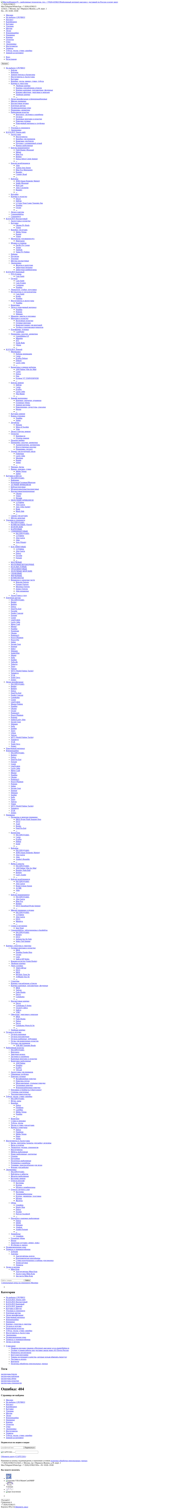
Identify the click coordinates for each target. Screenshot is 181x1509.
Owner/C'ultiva (22, 1008)
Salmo (18, 420)
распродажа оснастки (10, 1381)
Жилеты (19, 1201)
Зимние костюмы (23, 405)
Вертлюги (15, 1052)
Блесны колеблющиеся (20, 163)
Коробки (14, 1103)
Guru (18, 957)
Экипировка (11, 44)
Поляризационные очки (21, 108)
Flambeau (19, 1107)
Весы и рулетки (17, 1145)
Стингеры (15, 981)
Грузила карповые (18, 1034)
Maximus (19, 458)
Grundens (19, 1205)
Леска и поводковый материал (23, 307)
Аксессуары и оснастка (20, 221)
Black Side (20, 511)
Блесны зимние (17, 383)
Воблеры (14, 72)
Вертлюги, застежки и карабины (29, 114)
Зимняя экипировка (19, 398)
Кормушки (15, 305)
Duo (17, 376)
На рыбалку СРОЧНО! (15, 17)
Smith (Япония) (22, 183)
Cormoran (20, 285)
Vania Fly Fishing (23, 252)
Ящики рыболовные (24, 145)
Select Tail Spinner (23, 941)
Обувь (13, 1203)
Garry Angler (21, 875)
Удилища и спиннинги (20, 128)
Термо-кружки (22, 1263)
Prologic (19, 312)
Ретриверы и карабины (20, 1163)
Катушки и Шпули (14, 476)
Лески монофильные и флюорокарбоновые (29, 99)
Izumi (18, 844)
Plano (18, 1136)
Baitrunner (15, 480)
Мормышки (16, 352)
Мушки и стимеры (18, 243)
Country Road (21, 174)
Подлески (15, 256)
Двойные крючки (23, 86)
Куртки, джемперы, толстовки (28, 1196)
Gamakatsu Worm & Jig (25, 1025)
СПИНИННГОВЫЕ (19, 531)
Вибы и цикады (17, 864)
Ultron (13, 733)
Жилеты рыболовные (20, 1176)
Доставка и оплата (18, 1359)
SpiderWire (15, 653)
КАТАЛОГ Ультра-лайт (16, 132)
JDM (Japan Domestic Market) (28, 181)
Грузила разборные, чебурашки (24, 1039)
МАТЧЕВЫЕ (16, 562)
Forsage (19, 558)
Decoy (18, 199)
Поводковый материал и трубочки (30, 123)
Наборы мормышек (24, 354)
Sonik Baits (20, 343)
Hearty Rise (20, 1207)
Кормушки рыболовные (21, 1061)
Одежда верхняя (18, 1181)
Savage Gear (16, 644)
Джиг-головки (17, 966)
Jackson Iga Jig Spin (24, 939)
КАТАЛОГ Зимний (14, 349)
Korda (18, 296)
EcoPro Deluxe (22, 358)
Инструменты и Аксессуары (23, 77)
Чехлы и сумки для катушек (22, 1125)
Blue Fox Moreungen (24, 170)
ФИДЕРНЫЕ (16, 575)
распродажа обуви (8, 1378)
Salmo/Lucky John (18, 720)
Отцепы (14, 1156)
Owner (18, 208)
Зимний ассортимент (15, 53)
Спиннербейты (17, 214)
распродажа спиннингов (11, 1383)
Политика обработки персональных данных (29, 1364)
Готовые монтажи (23, 323)
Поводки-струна (23, 1081)
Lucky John (20, 363)
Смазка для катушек (19, 516)
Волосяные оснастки (24, 321)
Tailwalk (14, 662)
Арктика (14, 1254)
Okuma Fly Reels (22, 225)
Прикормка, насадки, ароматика (24, 334)
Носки (18, 409)
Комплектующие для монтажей (29, 325)
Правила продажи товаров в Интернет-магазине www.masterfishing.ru (40, 1348)
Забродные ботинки (24, 267)
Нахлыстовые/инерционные (23, 491)
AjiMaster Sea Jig (23, 977)
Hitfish (18, 841)
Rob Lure (19, 185)
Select (13, 649)
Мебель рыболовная (19, 1152)
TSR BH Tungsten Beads (26, 1045)
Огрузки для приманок (20, 1043)
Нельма (19, 498)
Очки (8, 42)
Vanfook (19, 250)
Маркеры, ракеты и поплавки (23, 316)
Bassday (19, 172)
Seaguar (14, 646)
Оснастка (10, 39)
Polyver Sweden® (23, 1214)
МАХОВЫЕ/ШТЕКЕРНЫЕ (22, 564)
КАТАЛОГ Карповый (15, 272)
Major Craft (15, 624)
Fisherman (20, 454)
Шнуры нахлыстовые (20, 261)
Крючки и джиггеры (19, 83)
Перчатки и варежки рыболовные (25, 1218)
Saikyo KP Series (22, 959)
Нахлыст (9, 19)
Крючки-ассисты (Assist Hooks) (24, 961)
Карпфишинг (11, 22)
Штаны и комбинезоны (25, 1187)
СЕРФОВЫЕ (16, 573)
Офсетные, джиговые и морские (24, 1014)
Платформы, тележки (20, 329)
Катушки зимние (18, 414)
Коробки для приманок (25, 139)
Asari (18, 824)
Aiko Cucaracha (22, 188)
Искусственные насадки (26, 447)
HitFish (19, 201)
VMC (18, 1012)
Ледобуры (15, 423)
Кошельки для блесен (25, 141)
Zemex (13, 680)
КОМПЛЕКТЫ (17, 578)
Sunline (14, 660)
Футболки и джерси (19, 1245)
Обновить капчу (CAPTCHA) (13, 1456)
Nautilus (19, 205)
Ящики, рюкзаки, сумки (21, 469)
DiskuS (19, 360)
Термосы (9, 48)
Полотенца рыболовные (21, 1161)
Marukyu (19, 921)
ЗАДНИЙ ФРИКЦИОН (21, 485)
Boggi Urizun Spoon (24, 886)
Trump (18, 247)
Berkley (14, 604)
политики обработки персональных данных (68, 1461)
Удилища (10, 26)
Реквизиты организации (21, 1352)
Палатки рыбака (18, 440)
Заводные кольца (18, 1054)
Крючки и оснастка (19, 196)
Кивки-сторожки (18, 416)
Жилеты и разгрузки (24, 265)
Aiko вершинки (22, 591)
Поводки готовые (23, 121)
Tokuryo (14, 664)
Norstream (15, 631)
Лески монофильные (14, 682)
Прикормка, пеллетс (24, 449)
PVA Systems (16, 274)
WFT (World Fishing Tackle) (22, 671)
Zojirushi (14, 1252)
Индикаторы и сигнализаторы (23, 292)
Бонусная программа (19, 1355)
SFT (17, 341)
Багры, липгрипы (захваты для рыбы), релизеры (31, 1143)
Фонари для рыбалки (20, 1167)
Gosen (13, 618)
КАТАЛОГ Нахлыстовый (16, 219)
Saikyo (18, 1010)
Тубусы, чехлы (17, 1123)
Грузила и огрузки (13, 1032)
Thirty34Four (21, 968)
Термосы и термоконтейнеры (18, 1249)
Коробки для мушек (19, 230)
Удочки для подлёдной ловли (23, 451)
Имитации (20, 241)
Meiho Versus (21, 232)
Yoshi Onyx (15, 677)
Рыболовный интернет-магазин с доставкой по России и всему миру (89, 2)
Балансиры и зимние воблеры (23, 367)
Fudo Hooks (20, 992)
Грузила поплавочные (20, 1037)
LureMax (19, 1110)
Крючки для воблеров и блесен (29, 88)
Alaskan (19, 1227)
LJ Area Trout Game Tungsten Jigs (29, 203)
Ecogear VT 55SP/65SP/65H (27, 378)
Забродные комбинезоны (26, 270)
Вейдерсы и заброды (19, 1174)
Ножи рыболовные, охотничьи (24, 1154)
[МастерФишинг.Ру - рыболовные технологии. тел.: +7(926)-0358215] (30, 2)
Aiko (18, 165)
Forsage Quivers (22, 584)
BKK (18, 950)
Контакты (15, 1361)
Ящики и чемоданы (19, 1127)
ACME (19, 888)
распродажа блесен (9, 1374)
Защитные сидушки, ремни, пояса (25, 1243)
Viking (18, 345)
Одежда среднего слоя (20, 1189)
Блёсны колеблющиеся (20, 879)
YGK (13, 675)
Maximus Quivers (23, 587)
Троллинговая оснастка (21, 1094)
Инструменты (12, 46)
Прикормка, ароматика (20, 110)
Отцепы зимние (22, 438)
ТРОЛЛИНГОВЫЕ (19, 569)
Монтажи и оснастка (19, 318)
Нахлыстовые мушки (20, 103)
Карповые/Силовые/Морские (23, 482)
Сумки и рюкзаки (18, 1121)
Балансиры (15, 833)
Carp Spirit (20, 276)
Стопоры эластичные (20, 1092)
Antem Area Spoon (23, 168)
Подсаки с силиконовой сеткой (29, 143)
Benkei (13, 602)
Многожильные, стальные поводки (30, 1083)
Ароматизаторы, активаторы (28, 445)
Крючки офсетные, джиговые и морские (33, 92)
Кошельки (15, 1119)
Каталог (5, 64)
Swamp (19, 1212)
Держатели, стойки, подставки (24, 290)
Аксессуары (16, 134)
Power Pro (15, 640)
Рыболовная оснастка (20, 112)
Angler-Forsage (22, 1229)
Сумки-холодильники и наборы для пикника (35, 1260)
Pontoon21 (15, 635)
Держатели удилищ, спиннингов (24, 1147)
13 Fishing (20, 502)
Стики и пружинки (19, 926)
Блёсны (14, 70)
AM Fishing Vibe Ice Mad (26, 369)
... (16, 97)
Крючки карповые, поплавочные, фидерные (34, 90)
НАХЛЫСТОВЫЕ (19, 567)
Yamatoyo (15, 673)
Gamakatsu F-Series (23, 1005)
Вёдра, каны (16, 1101)
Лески (8, 31)
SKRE (18, 1223)
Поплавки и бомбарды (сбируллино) (26, 1090)
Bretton (19, 157)
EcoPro (19, 389)
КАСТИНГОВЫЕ (18, 547)
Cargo (18, 356)
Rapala (18, 234)
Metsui (18, 152)
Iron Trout (20, 928)
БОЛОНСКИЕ (17, 527)
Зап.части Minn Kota (24, 1276)
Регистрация (11, 59)
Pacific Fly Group (23, 245)
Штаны (19, 1198)
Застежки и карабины (20, 1056)
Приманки (10, 35)
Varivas (14, 669)
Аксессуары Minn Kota (25, 1274)
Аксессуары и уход (19, 595)
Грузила (19, 117)
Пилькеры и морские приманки (24, 817)
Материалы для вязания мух (22, 239)
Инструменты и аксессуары (22, 301)
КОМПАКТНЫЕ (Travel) (21, 524)
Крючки (9, 37)
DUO (18, 822)
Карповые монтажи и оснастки (29, 119)
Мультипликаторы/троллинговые (25, 489)
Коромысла (20, 436)
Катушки (10, 24)
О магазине (11, 1346)
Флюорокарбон (12, 33)
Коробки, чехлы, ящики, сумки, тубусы (27, 81)
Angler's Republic (23, 859)
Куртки (19, 1185)
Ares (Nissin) (21, 542)
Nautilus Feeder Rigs (24, 952)
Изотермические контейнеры (28, 1258)
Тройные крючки (23, 94)
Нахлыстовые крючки (20, 1001)
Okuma (19, 493)
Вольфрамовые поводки (26, 1079)
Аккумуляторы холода (25, 1256)
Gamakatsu (15, 697)
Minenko (19, 338)
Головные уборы (23, 403)
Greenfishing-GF (22, 336)
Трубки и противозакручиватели (29, 327)
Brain (18, 509)
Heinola (19, 425)
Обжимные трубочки (20, 1074)
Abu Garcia (20, 505)
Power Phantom (17, 638)
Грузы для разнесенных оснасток (25, 1041)
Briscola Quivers (22, 582)
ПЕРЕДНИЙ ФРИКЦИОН (22, 500)
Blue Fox (19, 154)
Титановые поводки (24, 1085)
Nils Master (20, 394)
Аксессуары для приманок (22, 1072)
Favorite (19, 556)
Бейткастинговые (18, 487)
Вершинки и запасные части (23, 580)
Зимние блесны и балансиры (23, 75)
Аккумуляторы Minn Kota (26, 1271)
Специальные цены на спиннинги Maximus (19, 1283)
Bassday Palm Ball (23, 870)
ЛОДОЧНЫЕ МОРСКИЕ (21, 571)
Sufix (13, 657)
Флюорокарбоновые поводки (28, 1087)
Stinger (13, 655)
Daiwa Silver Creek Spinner (27, 159)
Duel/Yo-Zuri (16, 609)
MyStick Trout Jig (23, 974)
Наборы (14, 254)
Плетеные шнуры (18, 106)
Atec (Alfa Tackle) (23, 507)
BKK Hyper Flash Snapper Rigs (28, 819)
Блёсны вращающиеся (20, 895)
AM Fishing (20, 1063)
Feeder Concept (17, 613)
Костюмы (20, 1183)
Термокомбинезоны (24, 1194)
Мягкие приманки (18, 101)
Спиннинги (16, 216)
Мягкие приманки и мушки (22, 910)
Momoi (13, 626)
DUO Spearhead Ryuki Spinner (28, 906)
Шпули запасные (18, 518)
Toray (13, 666)
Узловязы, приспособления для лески (26, 1165)
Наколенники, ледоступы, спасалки (31, 407)
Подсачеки (15, 1158)
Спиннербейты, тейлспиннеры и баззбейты (29, 930)
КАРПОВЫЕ (16, 529)
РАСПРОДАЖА (17, 478)
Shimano (19, 314)
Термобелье (16, 1234)
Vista (18, 429)
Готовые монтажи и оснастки (23, 948)
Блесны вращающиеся (20, 148)
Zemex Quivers (22, 589)
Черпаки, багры (17, 467)
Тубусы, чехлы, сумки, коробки (19, 51)
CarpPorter (20, 332)
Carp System (21, 283)
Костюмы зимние (18, 1178)
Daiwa (18, 374)
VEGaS (19, 1070)
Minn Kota (15, 1269)
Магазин (9, 15)
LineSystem (15, 620)
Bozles (18, 826)
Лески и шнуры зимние (21, 431)
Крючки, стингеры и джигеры (18, 946)
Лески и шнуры (17, 212)
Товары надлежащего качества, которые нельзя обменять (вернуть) (39, 1357)
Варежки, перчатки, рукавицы (28, 400)
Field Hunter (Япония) (25, 150)
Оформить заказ (21, 1507)
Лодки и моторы (13, 1267)
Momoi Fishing (17, 704)
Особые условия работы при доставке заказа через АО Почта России (40, 1350)
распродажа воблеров (10, 1376)
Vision (18, 227)
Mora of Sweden (22, 427)
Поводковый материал (15, 748)
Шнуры (9, 28)
